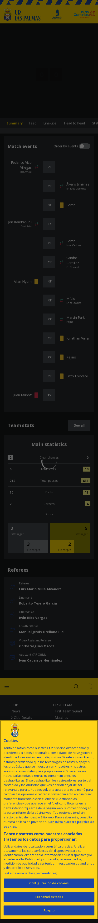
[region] (49, 819)
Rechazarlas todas (49, 897)
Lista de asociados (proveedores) (30, 873)
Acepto (49, 910)
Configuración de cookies (49, 883)
